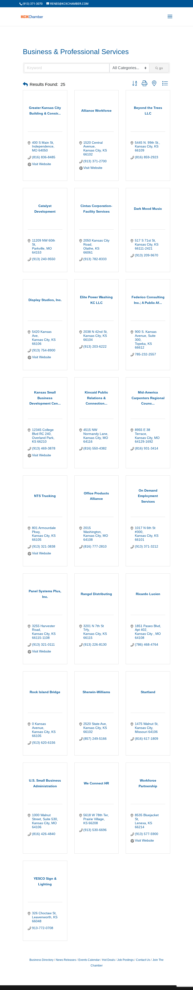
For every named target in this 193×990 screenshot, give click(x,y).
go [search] (161, 68)
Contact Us (143, 960)
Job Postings (125, 960)
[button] (25, 84)
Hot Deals (108, 960)
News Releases (66, 960)
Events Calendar (89, 960)
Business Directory (41, 960)
